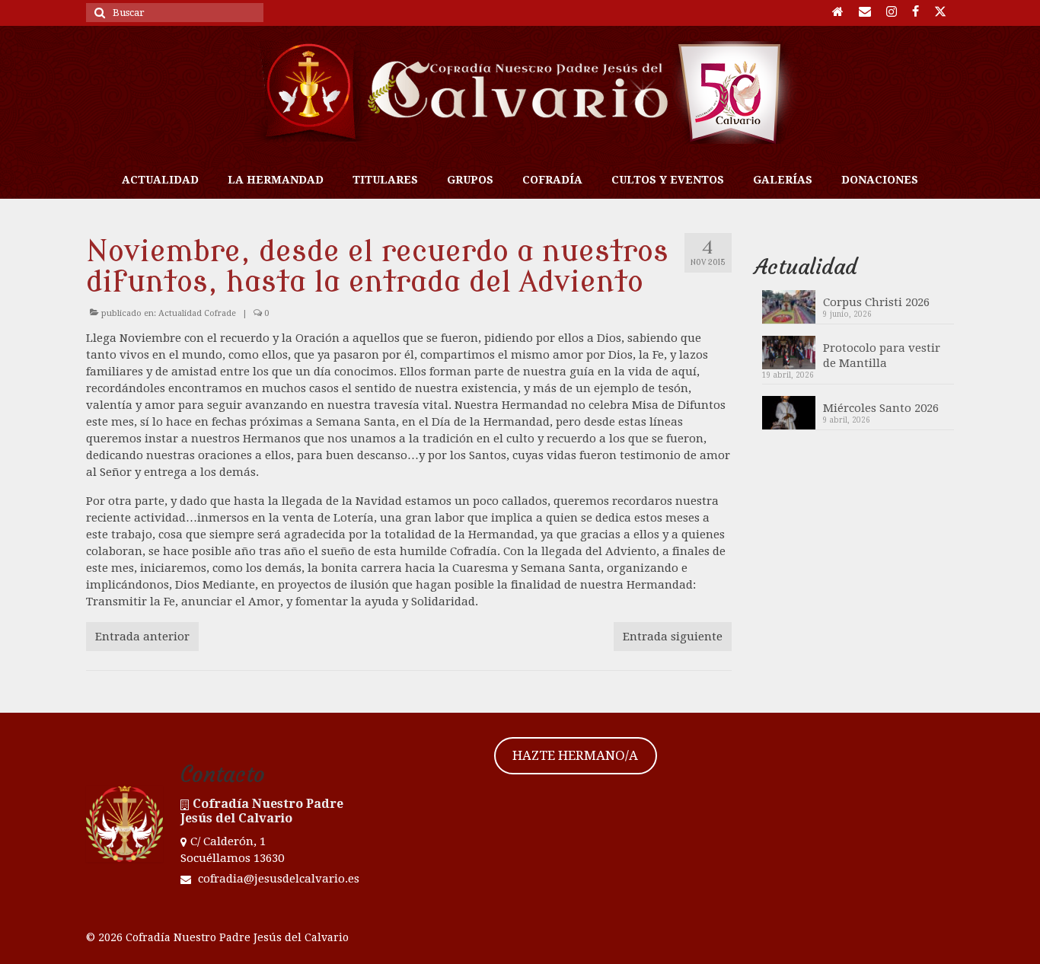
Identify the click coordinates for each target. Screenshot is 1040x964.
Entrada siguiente (673, 636)
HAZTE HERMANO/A (575, 755)
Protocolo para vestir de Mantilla (881, 355)
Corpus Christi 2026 (876, 302)
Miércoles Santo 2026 (881, 408)
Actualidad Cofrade (197, 313)
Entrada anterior (142, 636)
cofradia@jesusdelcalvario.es (277, 879)
